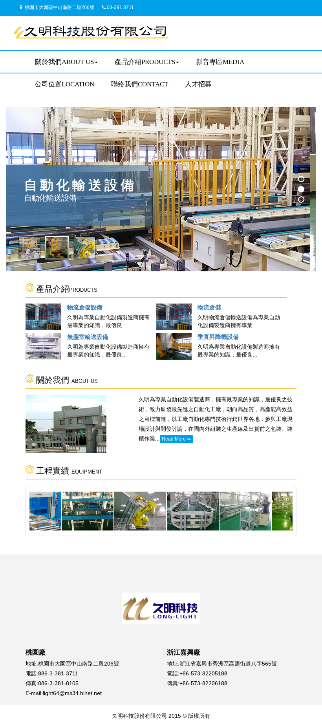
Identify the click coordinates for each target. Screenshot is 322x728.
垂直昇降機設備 (218, 336)
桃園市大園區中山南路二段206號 (59, 7)
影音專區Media (220, 62)
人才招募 (198, 84)
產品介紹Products (145, 62)
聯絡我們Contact (139, 84)
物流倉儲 (209, 307)
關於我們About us (64, 62)
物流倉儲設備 (84, 307)
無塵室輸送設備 (87, 336)
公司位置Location (64, 84)
